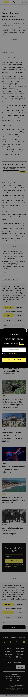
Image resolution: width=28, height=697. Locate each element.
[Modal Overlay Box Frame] (14, 348)
